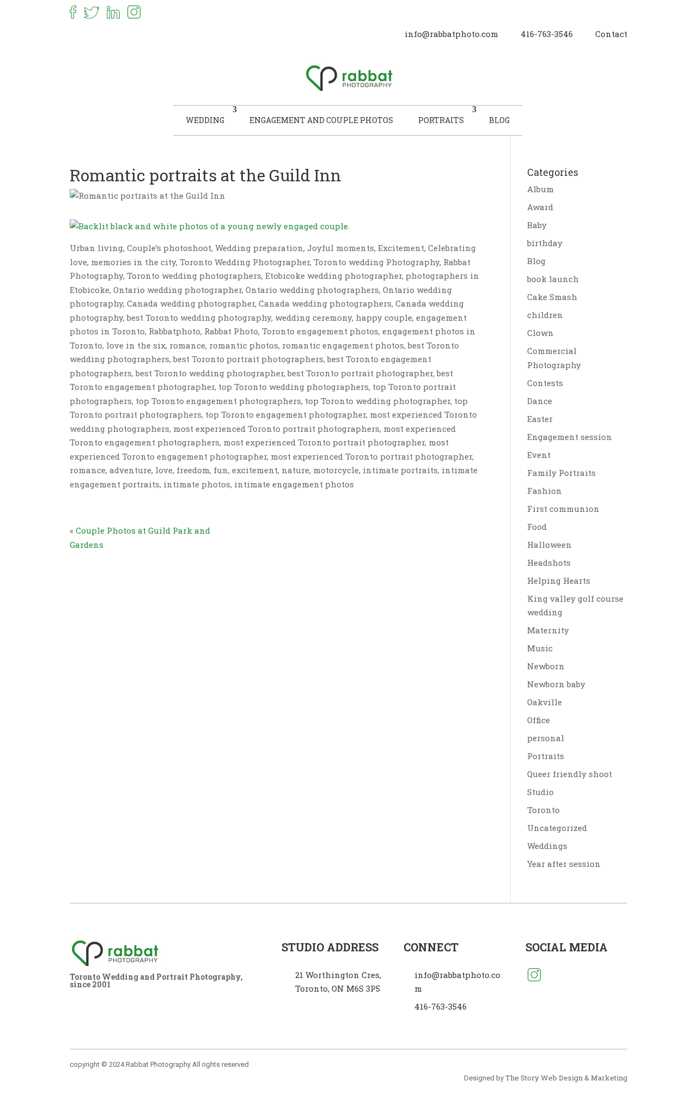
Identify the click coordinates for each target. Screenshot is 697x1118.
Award (540, 206)
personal (545, 737)
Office (538, 719)
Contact (611, 33)
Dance (539, 400)
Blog (499, 120)
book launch (553, 278)
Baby (537, 224)
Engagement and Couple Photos (321, 120)
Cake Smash (552, 296)
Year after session (564, 863)
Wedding (205, 120)
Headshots (549, 562)
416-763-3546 (547, 33)
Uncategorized (557, 827)
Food (537, 526)
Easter (540, 418)
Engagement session (569, 436)
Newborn (546, 666)
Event (539, 454)
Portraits (441, 120)
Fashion (544, 490)
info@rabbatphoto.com (451, 33)
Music (540, 648)
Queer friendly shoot (569, 773)
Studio (540, 791)
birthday (545, 242)
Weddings (547, 845)
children (545, 314)
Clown (540, 332)
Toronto (543, 809)
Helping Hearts (558, 580)
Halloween (549, 544)
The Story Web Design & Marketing (566, 1078)
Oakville (544, 702)
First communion (563, 508)
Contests (545, 382)
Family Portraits (561, 472)
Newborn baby (556, 684)
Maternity (548, 630)
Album (540, 189)
